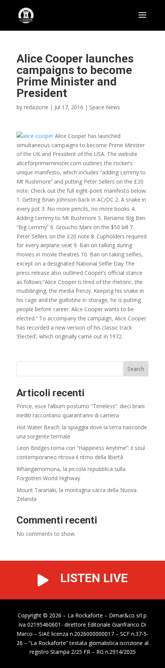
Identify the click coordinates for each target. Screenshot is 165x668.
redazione (36, 107)
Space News (104, 107)
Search (135, 369)
